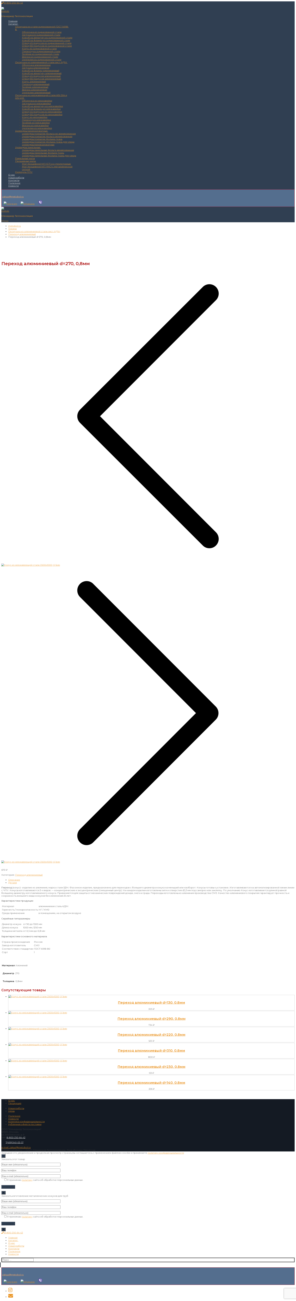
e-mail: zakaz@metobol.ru (16, 1147)
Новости (13, 1118)
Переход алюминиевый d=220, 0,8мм (151, 1035)
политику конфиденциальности (166, 1152)
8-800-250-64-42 (13, 2)
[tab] (151, 879)
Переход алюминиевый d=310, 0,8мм (151, 1051)
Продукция (14, 1103)
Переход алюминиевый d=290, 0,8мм (152, 1019)
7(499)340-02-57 (14, 1142)
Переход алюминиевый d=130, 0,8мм (151, 1003)
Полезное (14, 1116)
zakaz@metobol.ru (13, 196)
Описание (14, 879)
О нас (11, 1100)
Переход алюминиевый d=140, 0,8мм (151, 1083)
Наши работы (16, 1108)
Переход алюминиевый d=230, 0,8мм (151, 1067)
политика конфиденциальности (26, 1121)
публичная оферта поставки (24, 1124)
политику (27, 1180)
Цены (11, 1111)
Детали (12, 882)
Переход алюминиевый (29, 874)
